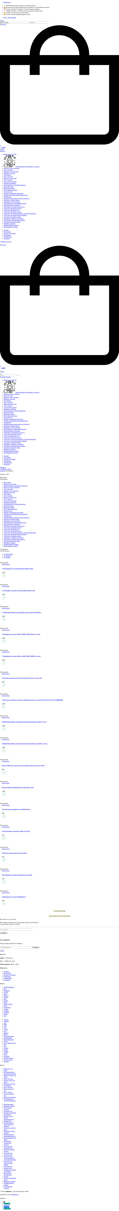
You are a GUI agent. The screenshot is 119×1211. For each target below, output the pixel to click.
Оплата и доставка (10, 233)
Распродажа (5, 564)
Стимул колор (8, 1060)
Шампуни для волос (10, 154)
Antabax (6, 1021)
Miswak (6, 1033)
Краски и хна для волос (11, 171)
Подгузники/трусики (10, 190)
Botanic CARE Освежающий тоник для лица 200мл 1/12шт (18, 787)
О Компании (8, 237)
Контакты (7, 238)
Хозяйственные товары (11, 225)
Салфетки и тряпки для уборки (13, 218)
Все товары (7, 232)
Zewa (5, 1055)
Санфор (6, 1011)
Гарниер (6, 1012)
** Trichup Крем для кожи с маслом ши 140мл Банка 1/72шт (18, 590)
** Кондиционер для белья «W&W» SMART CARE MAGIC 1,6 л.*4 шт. (21, 634)
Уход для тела (8, 180)
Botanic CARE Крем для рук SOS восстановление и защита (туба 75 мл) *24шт (23, 765)
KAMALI (7, 990)
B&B (5, 1024)
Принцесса (7, 1007)
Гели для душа (8, 170)
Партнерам (7, 235)
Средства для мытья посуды (12, 208)
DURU (6, 997)
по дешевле (7, 556)
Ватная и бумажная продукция (13, 193)
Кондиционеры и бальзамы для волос (27, 166)
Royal (5, 1041)
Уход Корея (7, 175)
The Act (6, 995)
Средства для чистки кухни (12, 212)
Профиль (3, 467)
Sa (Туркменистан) (10, 1043)
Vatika (5, 1050)
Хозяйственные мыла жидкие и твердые (16, 198)
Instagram (6, 1205)
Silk (5, 1045)
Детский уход (8, 192)
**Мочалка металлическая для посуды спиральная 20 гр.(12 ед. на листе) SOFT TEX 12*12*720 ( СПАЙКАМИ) (32, 700)
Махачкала (7, 2)
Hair (5, 999)
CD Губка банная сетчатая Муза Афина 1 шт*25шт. (16, 831)
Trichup (6, 1048)
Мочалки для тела (9, 173)
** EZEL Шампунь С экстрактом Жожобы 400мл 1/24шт (17, 568)
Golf (5, 1028)
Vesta (5, 1006)
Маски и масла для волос (12, 168)
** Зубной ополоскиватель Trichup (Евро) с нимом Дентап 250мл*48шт (21, 612)
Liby (5, 1031)
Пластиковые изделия (11, 227)
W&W (6, 1053)
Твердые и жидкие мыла (11, 200)
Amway (6, 1019)
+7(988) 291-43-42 (5, 241)
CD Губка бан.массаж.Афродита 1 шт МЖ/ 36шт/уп (16, 809)
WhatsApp (7, 1203)
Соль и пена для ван (10, 181)
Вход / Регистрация (10, 17)
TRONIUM (14, 1194)
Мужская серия (8, 186)
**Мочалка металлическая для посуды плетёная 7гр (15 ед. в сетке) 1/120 (22, 678)
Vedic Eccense (8, 1004)
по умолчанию (8, 554)
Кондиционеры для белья (12, 205)
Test (5, 1046)
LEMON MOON (9, 987)
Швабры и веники (9, 223)
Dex (5, 989)
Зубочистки (7, 197)
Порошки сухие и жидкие (12, 202)
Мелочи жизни (8, 1058)
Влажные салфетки (10, 183)
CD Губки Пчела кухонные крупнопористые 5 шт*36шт (17, 875)
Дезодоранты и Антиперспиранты (15, 185)
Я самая (6, 1061)
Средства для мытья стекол (12, 217)
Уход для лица (8, 176)
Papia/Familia (8, 1038)
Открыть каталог (5, 377)
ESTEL (6, 992)
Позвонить (7, 1208)
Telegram (6, 1207)
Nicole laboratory (9, 1036)
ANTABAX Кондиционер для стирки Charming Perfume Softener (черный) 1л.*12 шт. (24, 743)
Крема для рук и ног (10, 178)
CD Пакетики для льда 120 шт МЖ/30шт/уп (14, 897)
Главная (6, 230)
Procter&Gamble (9, 1039)
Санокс (6, 1009)
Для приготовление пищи (12, 222)
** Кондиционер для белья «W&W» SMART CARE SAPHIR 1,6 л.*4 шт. (21, 656)
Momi (5, 1034)
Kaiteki (6, 1001)
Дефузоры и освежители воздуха (14, 207)
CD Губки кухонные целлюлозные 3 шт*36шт (14, 853)
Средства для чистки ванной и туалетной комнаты (20, 213)
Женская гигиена (9, 188)
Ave (5, 1023)
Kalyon (6, 1029)
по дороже (7, 557)
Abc (5, 1016)
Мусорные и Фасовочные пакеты (14, 220)
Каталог (2, 151)
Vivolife (6, 1051)
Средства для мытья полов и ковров (15, 215)
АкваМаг (7, 1056)
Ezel (5, 1026)
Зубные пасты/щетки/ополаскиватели (16, 195)
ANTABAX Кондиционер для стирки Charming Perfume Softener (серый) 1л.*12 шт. (24, 722)
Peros (5, 1002)
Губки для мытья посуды (11, 210)
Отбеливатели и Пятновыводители (15, 203)
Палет (6, 1014)
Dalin (5, 994)
